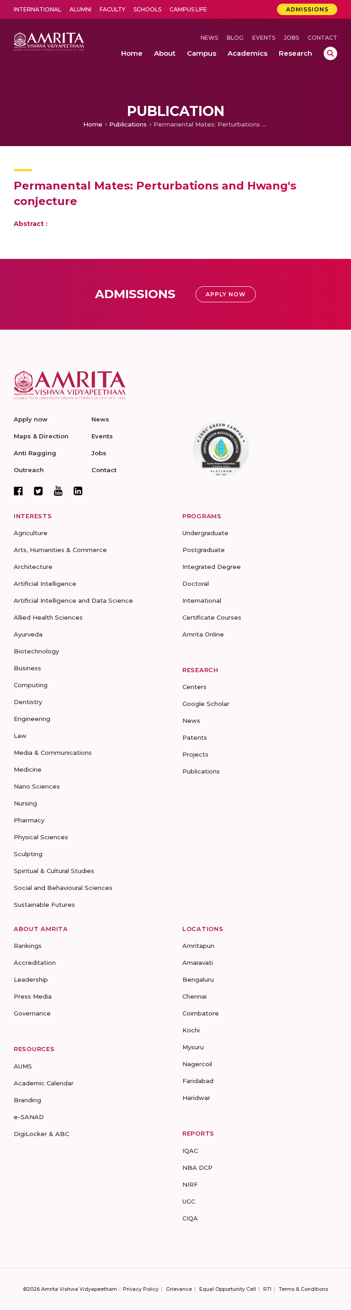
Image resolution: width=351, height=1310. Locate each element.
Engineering (32, 718)
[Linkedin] (78, 490)
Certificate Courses (211, 617)
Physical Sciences (41, 837)
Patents (194, 737)
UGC (188, 1201)
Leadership (31, 979)
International (37, 9)
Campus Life (188, 9)
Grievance (179, 1289)
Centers (194, 686)
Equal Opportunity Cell (227, 1289)
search (330, 53)
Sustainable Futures (44, 904)
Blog (235, 37)
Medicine (28, 769)
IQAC (190, 1150)
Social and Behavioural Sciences (63, 887)
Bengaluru (198, 979)
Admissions (307, 9)
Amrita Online (203, 634)
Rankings (28, 945)
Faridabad (197, 1080)
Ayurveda (28, 634)
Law (20, 735)
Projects (195, 754)
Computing (31, 685)
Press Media (33, 996)
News (209, 37)
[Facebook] (18, 490)
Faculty (112, 9)
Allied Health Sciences (48, 617)
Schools (147, 9)
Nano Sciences (37, 786)
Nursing (25, 803)
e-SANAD (29, 1117)
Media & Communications (53, 752)
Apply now (31, 419)
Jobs (291, 37)
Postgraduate (203, 549)
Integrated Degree (211, 566)
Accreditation (35, 962)
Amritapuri (198, 945)
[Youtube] (58, 490)
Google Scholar (205, 703)
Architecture (33, 566)
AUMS (23, 1066)
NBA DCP (197, 1167)
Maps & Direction (41, 436)
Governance (32, 1013)
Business (27, 668)
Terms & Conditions (303, 1289)
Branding (27, 1100)
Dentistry (28, 701)
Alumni (80, 9)
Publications (128, 124)
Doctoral (195, 583)
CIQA (190, 1218)
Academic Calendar (44, 1083)
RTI (267, 1289)
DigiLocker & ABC (41, 1133)
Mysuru (193, 1047)
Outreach (29, 469)
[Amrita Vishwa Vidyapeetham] (49, 41)
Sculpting (28, 854)
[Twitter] (38, 490)
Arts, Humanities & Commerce (60, 549)
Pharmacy (29, 820)
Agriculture (31, 533)
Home (92, 124)
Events (263, 37)
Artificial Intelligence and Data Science (73, 600)
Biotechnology (36, 651)
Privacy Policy (141, 1289)
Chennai (194, 996)
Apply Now (226, 294)
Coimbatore (200, 1013)
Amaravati (197, 962)
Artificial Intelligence (45, 583)
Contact (322, 37)
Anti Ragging (35, 453)
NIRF (190, 1184)
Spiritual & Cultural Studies (54, 870)
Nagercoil (197, 1064)
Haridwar (196, 1097)
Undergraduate (205, 533)
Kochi (191, 1030)
